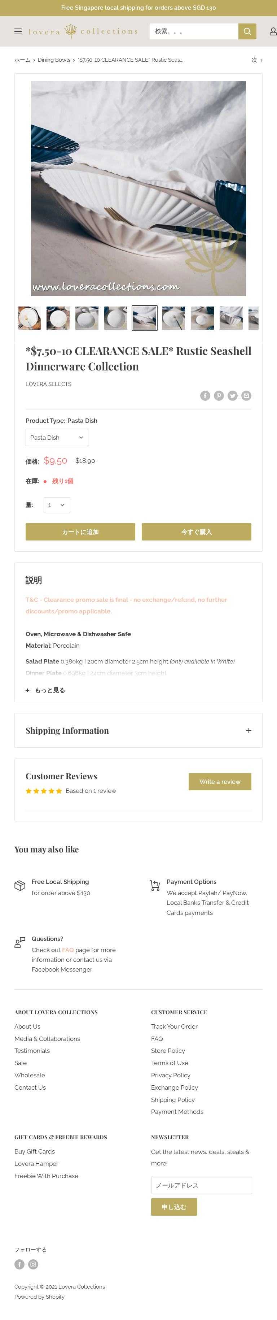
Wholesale (29, 1075)
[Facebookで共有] (205, 395)
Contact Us (30, 1087)
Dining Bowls (54, 60)
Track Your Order (174, 1026)
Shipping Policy (173, 1099)
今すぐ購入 (196, 531)
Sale (20, 1063)
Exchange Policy (174, 1087)
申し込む (174, 1207)
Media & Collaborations (47, 1038)
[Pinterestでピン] (219, 395)
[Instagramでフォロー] (33, 1264)
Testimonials (32, 1050)
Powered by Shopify (39, 1297)
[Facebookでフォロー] (19, 1264)
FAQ (157, 1038)
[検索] (247, 31)
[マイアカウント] (273, 31)
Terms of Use (169, 1063)
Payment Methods (177, 1111)
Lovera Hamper (36, 1163)
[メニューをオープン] (18, 31)
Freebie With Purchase (46, 1176)
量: (29, 504)
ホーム (22, 60)
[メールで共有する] (246, 395)
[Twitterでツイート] (233, 395)
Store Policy (168, 1050)
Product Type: (61, 420)
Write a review (220, 781)
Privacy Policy (170, 1075)
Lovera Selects (48, 384)
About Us (27, 1026)
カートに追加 (80, 531)
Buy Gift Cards (34, 1151)
